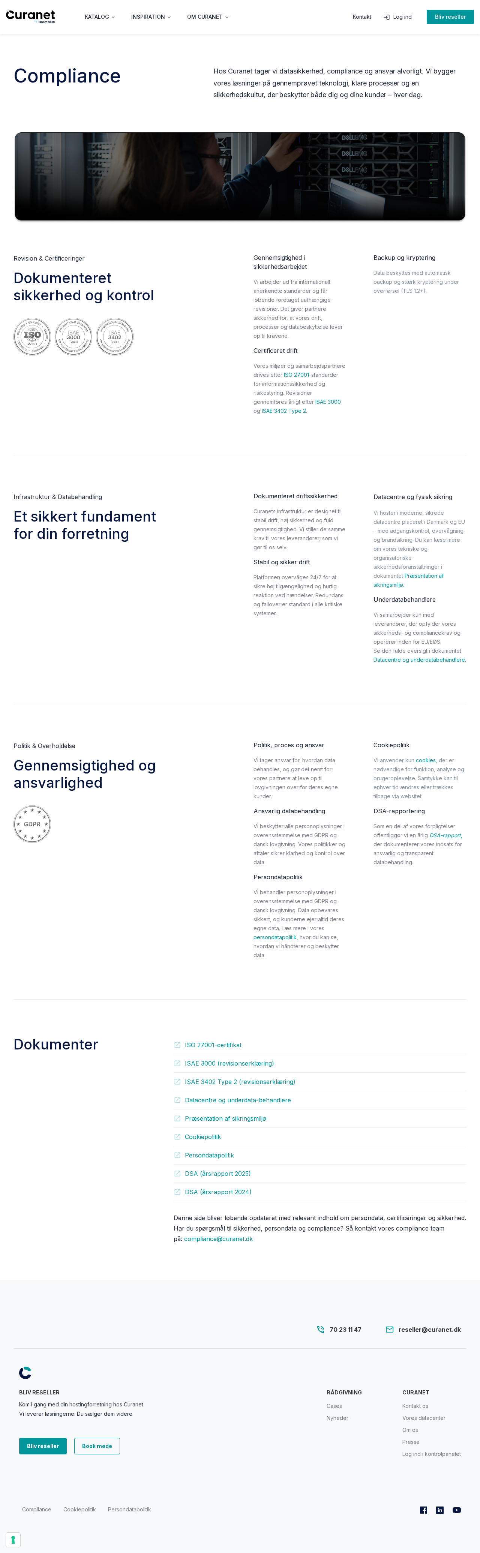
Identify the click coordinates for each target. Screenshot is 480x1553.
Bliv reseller (450, 16)
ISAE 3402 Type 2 (284, 411)
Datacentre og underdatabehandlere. (420, 660)
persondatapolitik (275, 937)
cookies (426, 760)
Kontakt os (415, 1406)
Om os (410, 1430)
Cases (334, 1406)
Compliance (36, 1509)
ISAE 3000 (328, 402)
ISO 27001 (296, 375)
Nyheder (337, 1418)
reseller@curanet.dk (430, 1329)
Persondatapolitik (129, 1509)
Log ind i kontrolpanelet (431, 1454)
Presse (411, 1442)
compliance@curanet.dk (218, 1239)
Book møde (97, 1446)
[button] (100, 16)
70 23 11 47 (346, 1329)
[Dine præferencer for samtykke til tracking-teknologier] (13, 1540)
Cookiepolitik (79, 1509)
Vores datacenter (424, 1418)
